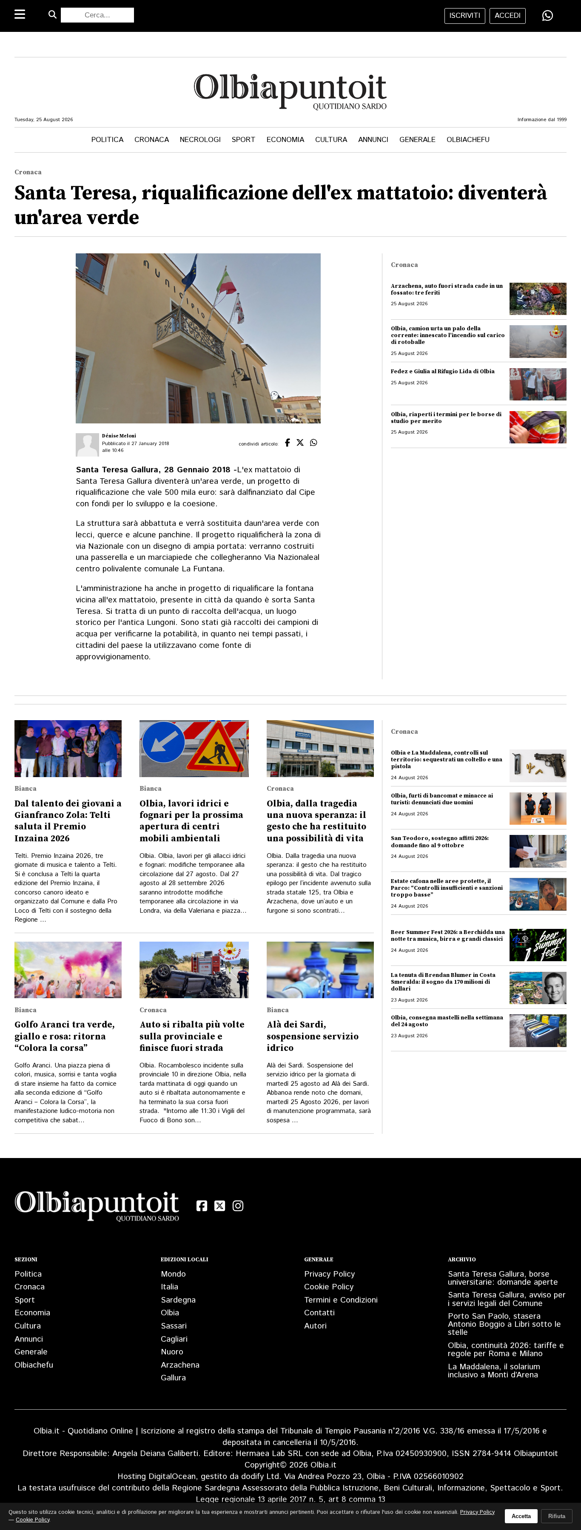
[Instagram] (238, 1206)
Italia (169, 1287)
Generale (417, 140)
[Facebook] (202, 1206)
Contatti (319, 1313)
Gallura (173, 1378)
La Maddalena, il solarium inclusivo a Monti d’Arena (494, 1371)
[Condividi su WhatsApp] (547, 15)
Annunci (373, 140)
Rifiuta (556, 1516)
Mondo (173, 1274)
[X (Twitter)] (220, 1206)
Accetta (521, 1516)
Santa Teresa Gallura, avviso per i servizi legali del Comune (507, 1299)
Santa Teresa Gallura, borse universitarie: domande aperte (503, 1278)
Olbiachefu (468, 140)
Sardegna (178, 1300)
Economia (285, 140)
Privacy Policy (329, 1274)
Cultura (331, 140)
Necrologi (200, 140)
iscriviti (465, 16)
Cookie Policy (328, 1287)
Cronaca (151, 140)
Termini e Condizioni (341, 1300)
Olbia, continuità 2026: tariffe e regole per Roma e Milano (506, 1350)
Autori (315, 1326)
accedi (508, 16)
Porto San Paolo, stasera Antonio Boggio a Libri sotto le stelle (504, 1324)
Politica (107, 140)
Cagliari (174, 1339)
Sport (244, 140)
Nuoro (172, 1352)
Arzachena (180, 1365)
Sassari (174, 1326)
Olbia (170, 1313)
